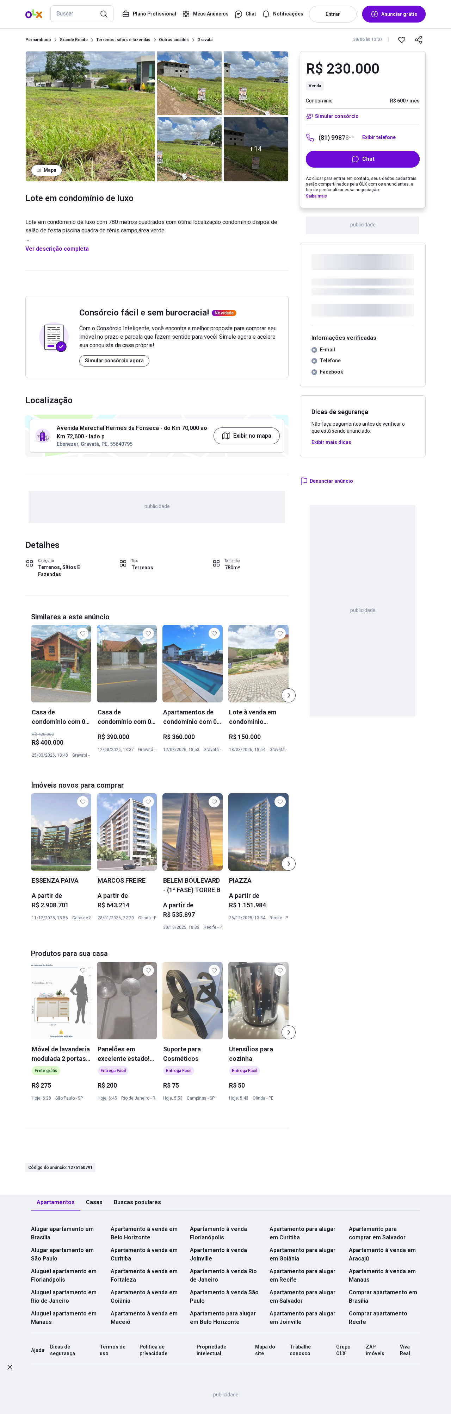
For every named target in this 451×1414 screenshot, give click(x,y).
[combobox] (82, 14)
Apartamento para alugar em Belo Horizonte (223, 1317)
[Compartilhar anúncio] (419, 40)
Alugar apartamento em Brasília (62, 1233)
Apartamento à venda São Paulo (224, 1296)
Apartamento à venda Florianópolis (218, 1233)
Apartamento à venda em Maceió (144, 1317)
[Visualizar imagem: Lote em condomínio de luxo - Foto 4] (256, 83)
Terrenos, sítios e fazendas (123, 40)
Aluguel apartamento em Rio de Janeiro (64, 1296)
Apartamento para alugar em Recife (302, 1275)
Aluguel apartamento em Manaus (64, 1317)
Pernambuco (38, 40)
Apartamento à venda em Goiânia (144, 1296)
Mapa (50, 170)
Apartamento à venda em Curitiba (144, 1254)
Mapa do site (265, 1350)
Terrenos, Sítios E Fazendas (59, 570)
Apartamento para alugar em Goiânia (302, 1254)
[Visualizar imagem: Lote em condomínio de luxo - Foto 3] (189, 149)
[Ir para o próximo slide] (289, 695)
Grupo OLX (343, 1350)
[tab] (55, 1202)
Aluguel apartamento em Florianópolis (64, 1275)
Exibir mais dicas (331, 442)
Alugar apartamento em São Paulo (62, 1254)
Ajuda (37, 1350)
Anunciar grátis (399, 14)
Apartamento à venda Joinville (218, 1254)
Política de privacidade (153, 1350)
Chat (368, 159)
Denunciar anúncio (331, 481)
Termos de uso (112, 1350)
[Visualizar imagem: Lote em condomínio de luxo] (90, 116)
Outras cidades (174, 40)
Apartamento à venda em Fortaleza (144, 1275)
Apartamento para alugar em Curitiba (302, 1233)
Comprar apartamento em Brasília (383, 1296)
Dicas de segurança (62, 1350)
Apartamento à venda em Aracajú (382, 1254)
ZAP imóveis (375, 1350)
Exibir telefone (379, 137)
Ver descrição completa (57, 248)
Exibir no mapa (252, 435)
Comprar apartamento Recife (378, 1317)
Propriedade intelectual (211, 1350)
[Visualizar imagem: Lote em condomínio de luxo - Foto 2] (189, 83)
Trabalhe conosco (300, 1350)
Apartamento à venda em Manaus (382, 1275)
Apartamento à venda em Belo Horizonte (144, 1233)
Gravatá (204, 40)
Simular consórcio (337, 116)
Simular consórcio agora (114, 360)
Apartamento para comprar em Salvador (377, 1233)
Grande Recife (74, 40)
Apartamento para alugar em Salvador (302, 1296)
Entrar (333, 14)
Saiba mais (316, 196)
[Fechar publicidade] (10, 1368)
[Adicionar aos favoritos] (402, 40)
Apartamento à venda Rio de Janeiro (223, 1275)
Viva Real (405, 1350)
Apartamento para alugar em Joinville (302, 1317)
